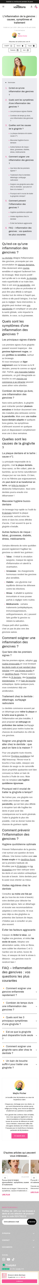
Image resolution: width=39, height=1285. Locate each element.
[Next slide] (34, 1178)
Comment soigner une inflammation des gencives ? (21, 160)
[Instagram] (3, 1259)
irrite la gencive (19, 486)
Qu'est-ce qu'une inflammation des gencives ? (21, 91)
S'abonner (31, 1222)
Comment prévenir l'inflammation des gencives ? (17, 204)
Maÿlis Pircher (22, 36)
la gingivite (31, 278)
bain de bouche (28, 681)
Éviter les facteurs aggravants (21, 223)
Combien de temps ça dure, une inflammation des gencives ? (21, 118)
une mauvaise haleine (25, 372)
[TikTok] (13, 1259)
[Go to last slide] (5, 1178)
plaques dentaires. (26, 265)
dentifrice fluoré (12, 674)
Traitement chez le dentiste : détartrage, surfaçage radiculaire (20, 177)
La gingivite (7, 258)
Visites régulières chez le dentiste (19, 218)
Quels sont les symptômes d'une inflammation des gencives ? (21, 103)
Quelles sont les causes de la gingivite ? (20, 127)
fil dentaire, (16, 677)
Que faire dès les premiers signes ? (20, 169)
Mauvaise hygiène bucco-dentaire (19, 141)
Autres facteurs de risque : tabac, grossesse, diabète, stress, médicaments (19, 149)
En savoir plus (19, 1136)
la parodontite (23, 285)
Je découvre (19, 1281)
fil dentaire (7, 513)
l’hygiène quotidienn (20, 756)
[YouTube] (8, 1259)
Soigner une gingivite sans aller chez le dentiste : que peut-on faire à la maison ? (21, 187)
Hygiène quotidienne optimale (21, 212)
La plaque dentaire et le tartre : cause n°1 (21, 135)
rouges (26, 268)
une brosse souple (24, 671)
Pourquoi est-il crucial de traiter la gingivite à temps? (21, 195)
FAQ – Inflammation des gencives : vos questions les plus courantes (20, 231)
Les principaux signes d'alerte (21, 111)
